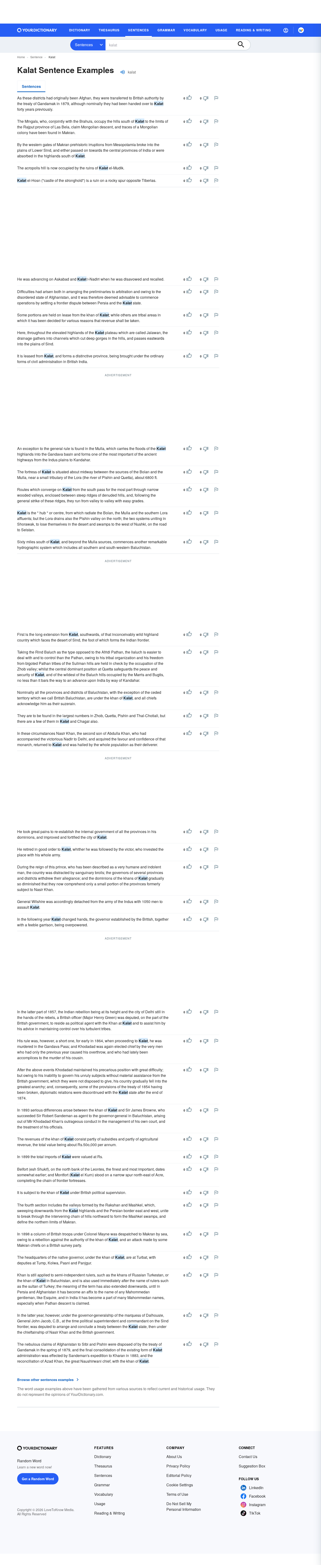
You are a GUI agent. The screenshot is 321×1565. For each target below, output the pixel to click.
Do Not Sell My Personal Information (183, 1506)
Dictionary (102, 1456)
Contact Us (248, 1456)
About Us (174, 1456)
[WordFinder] (301, 30)
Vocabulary (103, 1494)
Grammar (102, 1484)
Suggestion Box (252, 1466)
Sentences (84, 44)
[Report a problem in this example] (216, 98)
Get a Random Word (38, 1478)
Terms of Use (177, 1494)
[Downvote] (205, 98)
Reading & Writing (109, 1513)
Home (21, 57)
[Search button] (243, 45)
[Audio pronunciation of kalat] (122, 72)
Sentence (36, 57)
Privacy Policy (178, 1466)
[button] (286, 30)
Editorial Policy (179, 1475)
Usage (99, 1503)
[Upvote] (189, 98)
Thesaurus (103, 1466)
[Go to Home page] (37, 30)
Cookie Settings (179, 1484)
